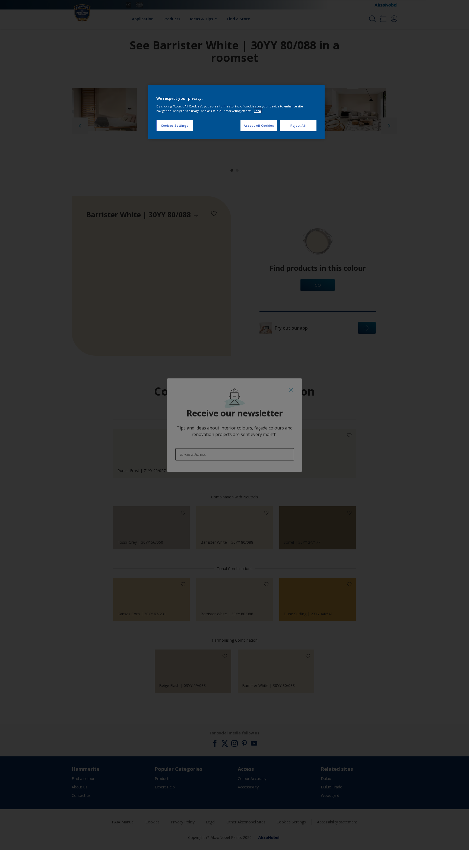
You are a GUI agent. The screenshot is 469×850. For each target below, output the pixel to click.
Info (257, 111)
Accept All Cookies (259, 125)
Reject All (298, 125)
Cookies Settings (174, 125)
